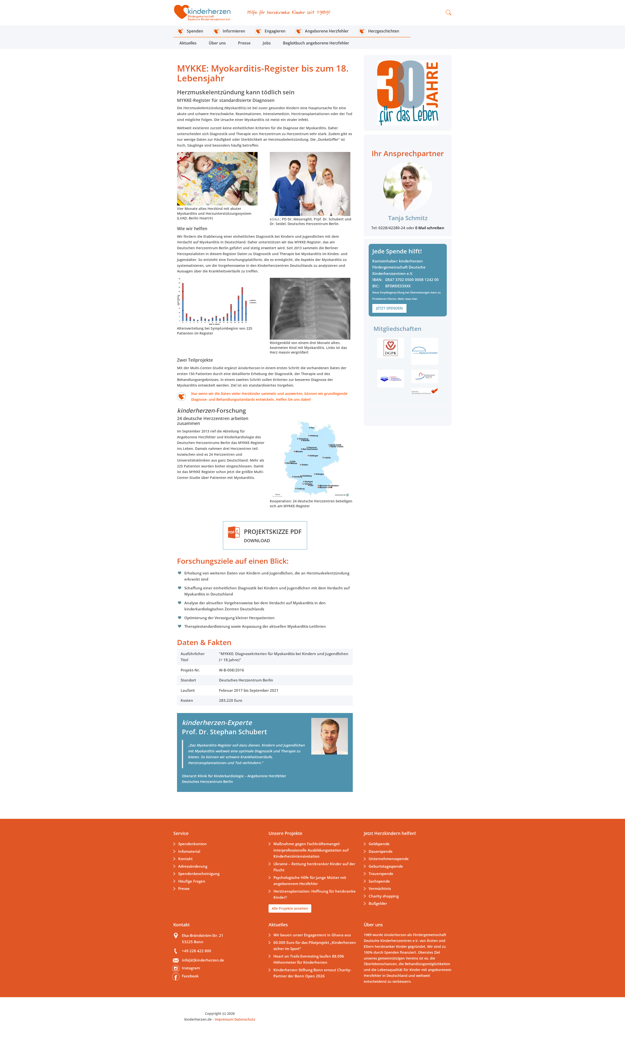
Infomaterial (189, 851)
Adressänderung (192, 866)
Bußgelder (378, 903)
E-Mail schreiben (429, 227)
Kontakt (185, 858)
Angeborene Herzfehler (327, 31)
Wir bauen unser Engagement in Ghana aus (312, 934)
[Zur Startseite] (205, 13)
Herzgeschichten (383, 31)
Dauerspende (381, 851)
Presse (244, 43)
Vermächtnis (380, 888)
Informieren (234, 31)
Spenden (195, 31)
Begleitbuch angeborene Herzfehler (316, 43)
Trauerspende (381, 873)
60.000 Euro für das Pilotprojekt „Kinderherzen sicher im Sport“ (314, 945)
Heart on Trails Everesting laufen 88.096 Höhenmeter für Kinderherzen (308, 959)
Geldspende (379, 843)
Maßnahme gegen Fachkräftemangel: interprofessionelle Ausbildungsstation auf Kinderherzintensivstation (310, 850)
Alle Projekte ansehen (290, 908)
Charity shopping (384, 896)
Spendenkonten (192, 843)
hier (414, 299)
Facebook (190, 975)
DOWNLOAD (273, 535)
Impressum (224, 1019)
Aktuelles (188, 43)
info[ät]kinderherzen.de (203, 960)
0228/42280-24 (392, 227)
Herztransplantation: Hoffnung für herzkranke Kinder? (314, 894)
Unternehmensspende (389, 858)
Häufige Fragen (191, 881)
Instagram (191, 967)
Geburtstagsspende (386, 866)
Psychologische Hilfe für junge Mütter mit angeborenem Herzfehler (309, 880)
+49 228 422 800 (196, 950)
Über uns (217, 43)
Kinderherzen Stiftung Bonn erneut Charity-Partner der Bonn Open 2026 (312, 973)
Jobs (267, 43)
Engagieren (275, 31)
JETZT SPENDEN (389, 308)
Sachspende (379, 881)
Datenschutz (244, 1019)
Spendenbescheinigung (198, 873)
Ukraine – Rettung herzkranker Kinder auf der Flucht (314, 867)
